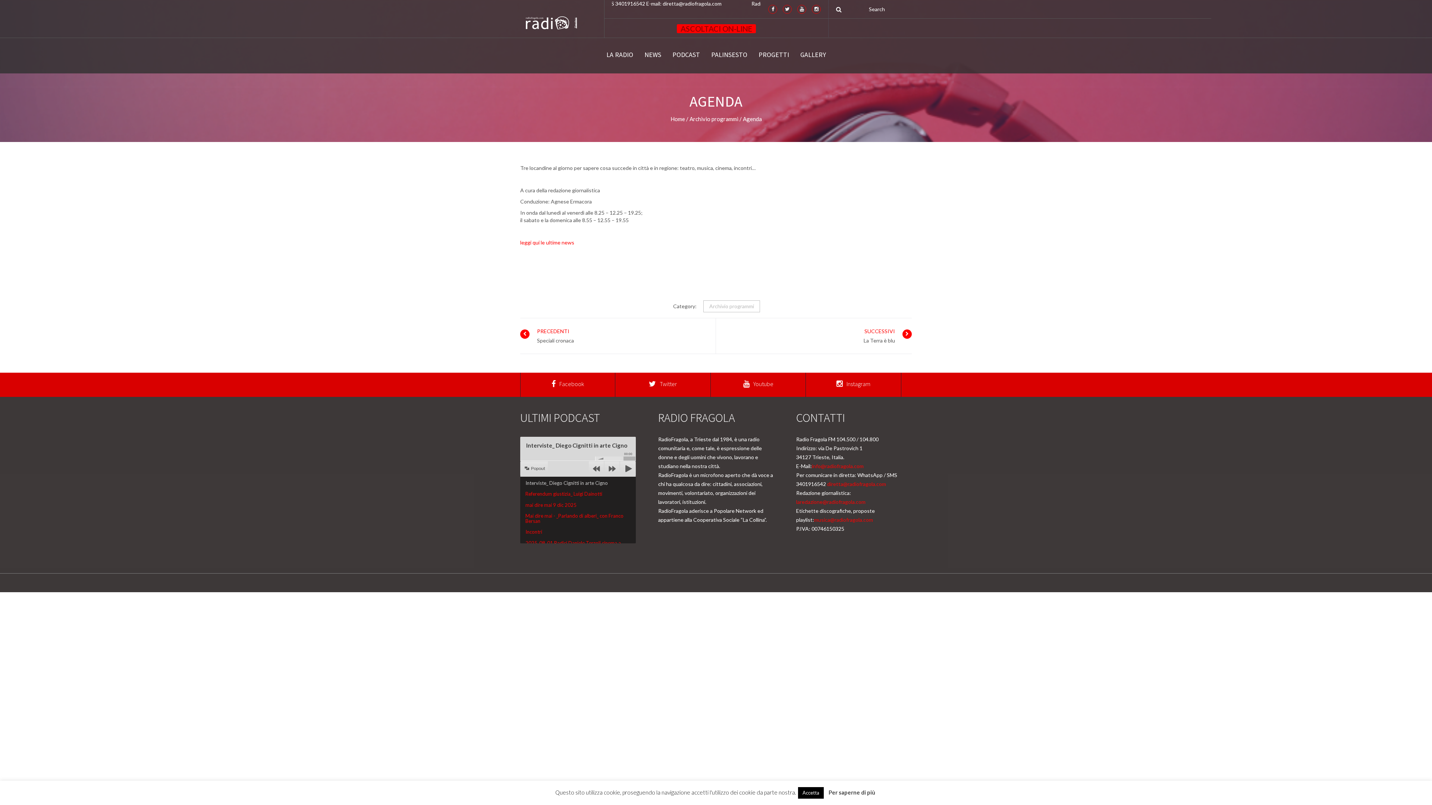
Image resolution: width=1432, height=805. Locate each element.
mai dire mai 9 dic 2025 (551, 505)
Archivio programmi (731, 306)
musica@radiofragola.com (843, 520)
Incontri (533, 532)
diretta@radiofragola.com (856, 484)
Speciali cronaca (555, 340)
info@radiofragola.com (838, 466)
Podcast (686, 55)
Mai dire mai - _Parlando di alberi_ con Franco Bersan (574, 518)
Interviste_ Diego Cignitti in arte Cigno (566, 483)
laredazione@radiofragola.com (831, 502)
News (652, 55)
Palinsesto (729, 55)
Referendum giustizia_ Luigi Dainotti (563, 494)
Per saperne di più (852, 792)
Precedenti (553, 331)
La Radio (619, 55)
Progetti (774, 55)
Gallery (813, 55)
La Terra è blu (879, 340)
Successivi (879, 331)
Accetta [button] (811, 793)
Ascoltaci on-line (716, 28)
